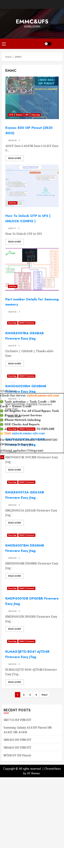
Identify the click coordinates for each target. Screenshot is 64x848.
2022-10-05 (12, 505)
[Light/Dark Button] (48, 44)
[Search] (57, 43)
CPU (11, 114)
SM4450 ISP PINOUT (17, 747)
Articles (12, 202)
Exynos (19, 114)
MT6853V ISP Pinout (17, 755)
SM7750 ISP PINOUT (17, 720)
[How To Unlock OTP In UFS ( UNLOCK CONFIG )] (32, 186)
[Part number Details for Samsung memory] (32, 269)
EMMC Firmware (26, 322)
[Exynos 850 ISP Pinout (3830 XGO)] (32, 98)
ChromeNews (52, 769)
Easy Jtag (12, 322)
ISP (26, 114)
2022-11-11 (12, 228)
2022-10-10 (12, 346)
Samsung (35, 114)
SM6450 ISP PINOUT (17, 740)
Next (44, 694)
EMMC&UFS (32, 21)
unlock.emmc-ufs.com (43, 395)
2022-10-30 (12, 312)
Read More (14, 158)
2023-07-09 (12, 140)
